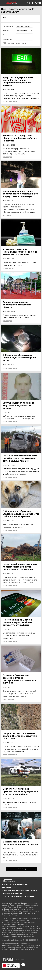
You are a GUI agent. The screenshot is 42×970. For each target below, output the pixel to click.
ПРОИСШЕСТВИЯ (10, 101)
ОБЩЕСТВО (7, 157)
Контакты (6, 884)
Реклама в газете (9, 887)
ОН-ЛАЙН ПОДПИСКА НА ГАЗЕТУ (15, 894)
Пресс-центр (31, 890)
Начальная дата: (8, 35)
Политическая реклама (13, 890)
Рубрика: (6, 30)
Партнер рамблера (20, 959)
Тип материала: (8, 26)
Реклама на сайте (21, 884)
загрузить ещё (21, 869)
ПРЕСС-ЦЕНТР (8, 268)
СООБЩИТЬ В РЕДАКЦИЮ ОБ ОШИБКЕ (18, 897)
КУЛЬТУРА (7, 215)
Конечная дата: (8, 39)
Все (4, 18)
